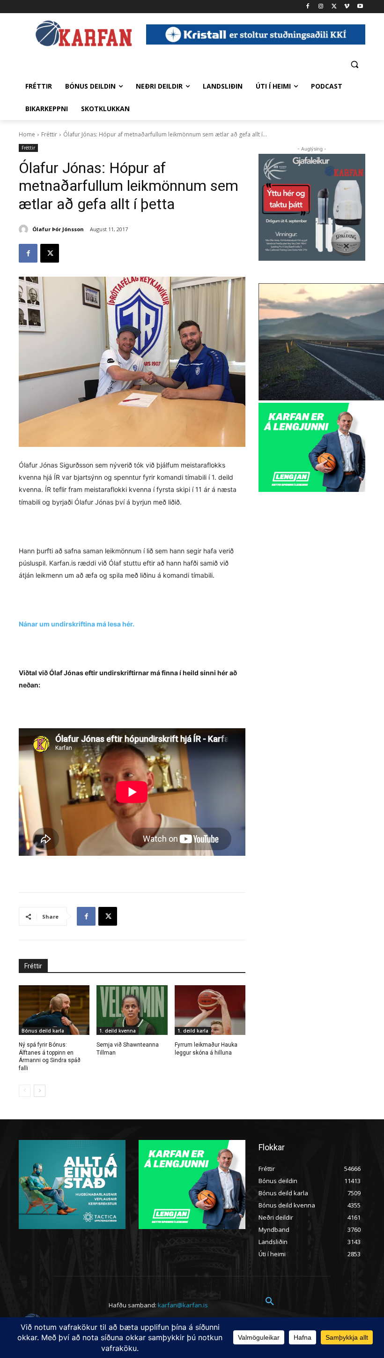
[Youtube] (359, 6)
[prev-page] (24, 1091)
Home (27, 134)
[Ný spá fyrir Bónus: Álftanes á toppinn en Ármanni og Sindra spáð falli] (54, 1010)
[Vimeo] (346, 6)
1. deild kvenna (117, 1030)
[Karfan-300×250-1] (311, 447)
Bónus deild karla (43, 1030)
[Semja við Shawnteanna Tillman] (131, 1010)
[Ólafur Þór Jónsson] (25, 229)
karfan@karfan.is (183, 1305)
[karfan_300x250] (72, 1184)
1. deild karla (192, 1030)
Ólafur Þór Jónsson (58, 229)
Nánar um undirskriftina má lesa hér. (76, 624)
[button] (354, 64)
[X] (334, 6)
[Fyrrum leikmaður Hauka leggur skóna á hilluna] (210, 1010)
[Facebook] (308, 6)
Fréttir (49, 134)
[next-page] (39, 1091)
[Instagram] (321, 6)
